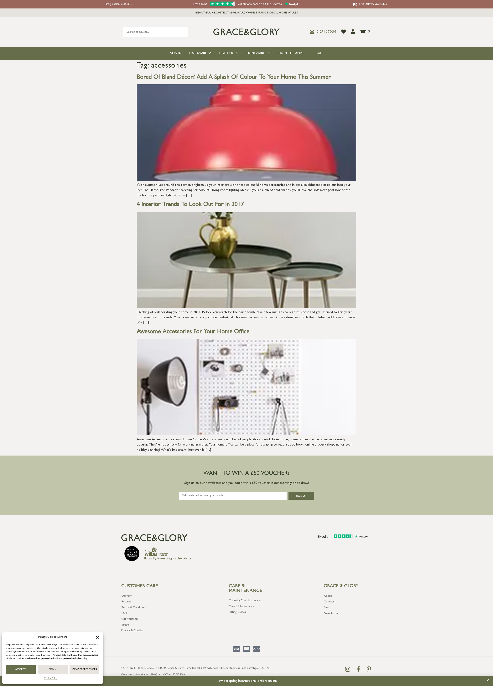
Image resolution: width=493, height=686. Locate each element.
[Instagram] (347, 669)
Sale (320, 53)
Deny (52, 669)
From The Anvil (291, 53)
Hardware (198, 53)
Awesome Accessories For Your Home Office (193, 332)
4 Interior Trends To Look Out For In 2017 (190, 205)
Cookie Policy (50, 679)
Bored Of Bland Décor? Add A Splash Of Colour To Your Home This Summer (234, 78)
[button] (97, 637)
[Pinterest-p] (369, 669)
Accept (20, 669)
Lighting (226, 53)
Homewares (256, 53)
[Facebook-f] (358, 669)
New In (176, 53)
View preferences (84, 669)
